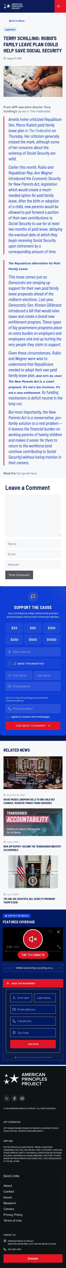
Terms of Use (13, 1220)
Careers (9, 1209)
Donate (33, 1258)
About (8, 1185)
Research (10, 1203)
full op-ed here (27, 473)
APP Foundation (12, 1121)
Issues (8, 1197)
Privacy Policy (13, 1214)
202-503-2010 (14, 1249)
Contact (9, 1191)
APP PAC (8, 1141)
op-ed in (34, 111)
